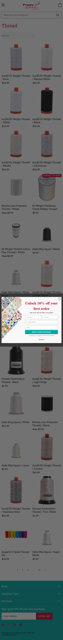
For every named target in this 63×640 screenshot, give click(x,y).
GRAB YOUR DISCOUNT (41, 332)
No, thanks (41, 340)
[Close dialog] (59, 298)
